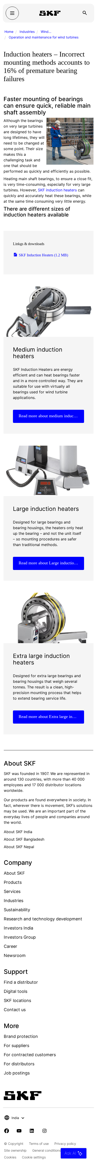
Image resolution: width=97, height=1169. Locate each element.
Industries (27, 32)
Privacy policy (65, 1144)
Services (12, 891)
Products (13, 882)
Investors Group (20, 937)
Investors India (18, 928)
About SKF (14, 873)
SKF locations (17, 1000)
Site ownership (15, 1150)
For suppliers (16, 1045)
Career (10, 946)
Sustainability (17, 909)
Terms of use (39, 1144)
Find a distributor (21, 982)
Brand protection (21, 1036)
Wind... (46, 32)
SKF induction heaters (57, 190)
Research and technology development (43, 918)
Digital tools (15, 991)
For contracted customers (30, 1054)
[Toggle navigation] (12, 13)
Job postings (17, 1072)
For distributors (19, 1063)
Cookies (10, 1157)
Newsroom (15, 955)
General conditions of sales (52, 1150)
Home (8, 32)
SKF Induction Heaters (43, 255)
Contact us (15, 1009)
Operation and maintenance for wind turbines (43, 37)
